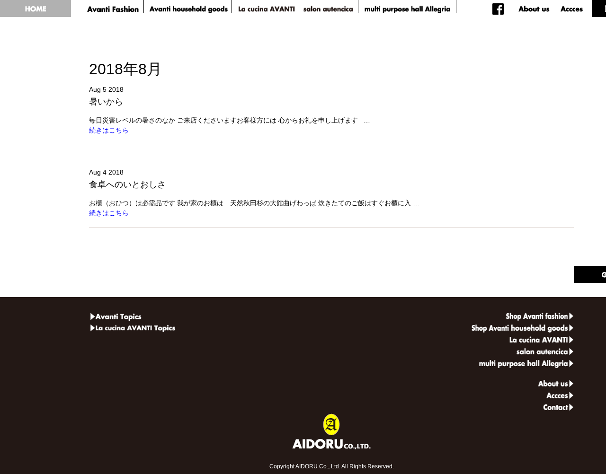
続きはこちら (109, 130)
